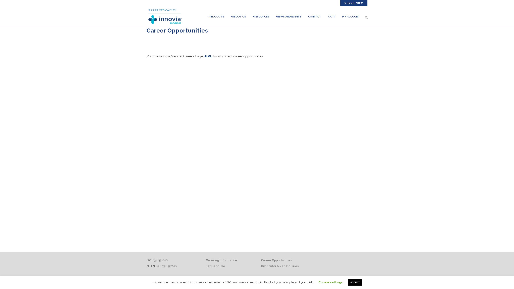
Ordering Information (221, 260)
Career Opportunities (276, 260)
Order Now (353, 3)
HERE (208, 56)
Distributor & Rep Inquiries (280, 266)
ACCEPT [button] (355, 282)
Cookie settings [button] (330, 282)
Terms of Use (215, 266)
